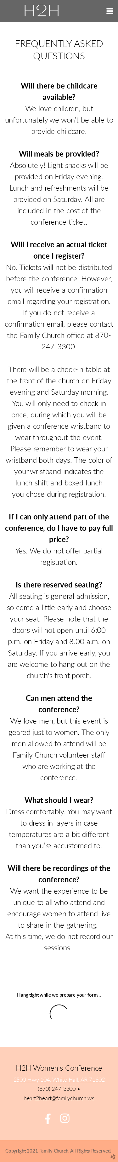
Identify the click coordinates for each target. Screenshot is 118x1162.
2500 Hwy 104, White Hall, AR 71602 (59, 1080)
